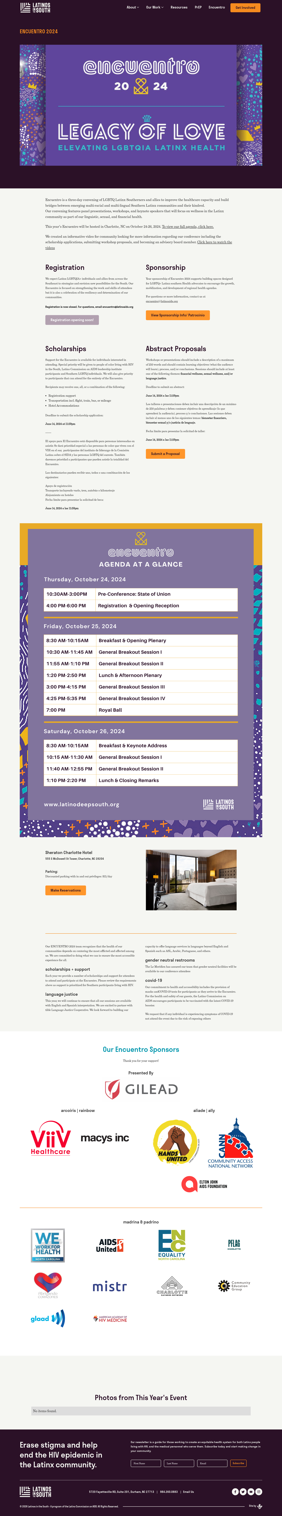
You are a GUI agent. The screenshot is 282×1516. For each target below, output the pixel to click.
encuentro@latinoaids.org (162, 301)
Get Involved (245, 7)
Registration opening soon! (72, 320)
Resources (179, 7)
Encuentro (217, 7)
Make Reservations (66, 890)
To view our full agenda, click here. (188, 226)
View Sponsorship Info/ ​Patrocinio (178, 315)
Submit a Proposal (165, 454)
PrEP (198, 7)
